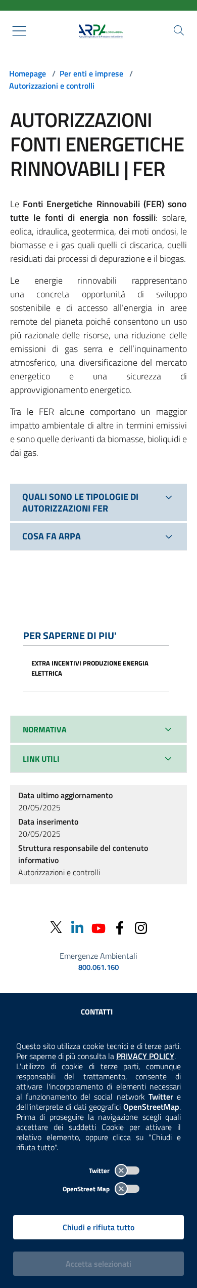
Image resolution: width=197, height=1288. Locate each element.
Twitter (100, 1170)
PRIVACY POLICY (145, 1056)
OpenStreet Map (87, 1189)
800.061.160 (98, 967)
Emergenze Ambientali (98, 956)
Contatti (97, 1012)
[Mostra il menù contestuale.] (19, 31)
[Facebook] (120, 927)
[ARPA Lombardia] (98, 31)
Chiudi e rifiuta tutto (98, 1227)
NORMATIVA (45, 729)
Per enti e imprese (91, 73)
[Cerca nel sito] (179, 30)
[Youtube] (98, 927)
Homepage (27, 73)
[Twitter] (56, 927)
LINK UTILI (41, 759)
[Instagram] (141, 927)
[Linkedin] (77, 927)
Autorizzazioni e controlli (51, 86)
